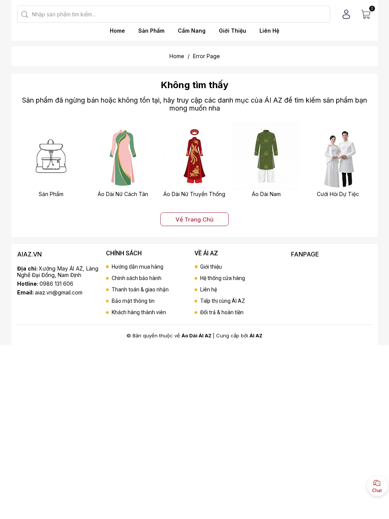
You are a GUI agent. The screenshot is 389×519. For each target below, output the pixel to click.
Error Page (206, 56)
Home (117, 30)
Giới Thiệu (232, 30)
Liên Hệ (269, 30)
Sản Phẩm (151, 30)
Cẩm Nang (192, 30)
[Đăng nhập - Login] (346, 14)
